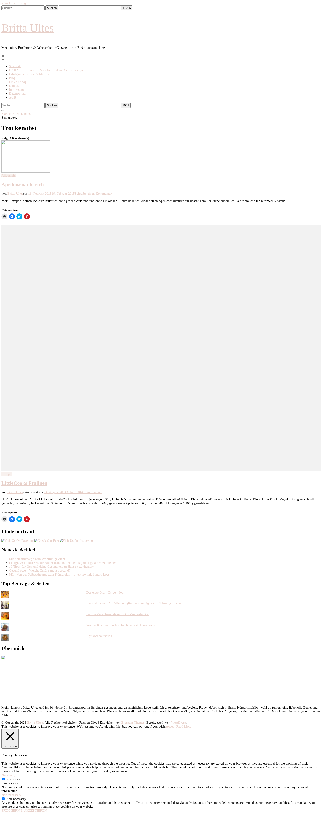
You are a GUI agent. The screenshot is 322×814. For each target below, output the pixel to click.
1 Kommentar (92, 492)
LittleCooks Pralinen (24, 483)
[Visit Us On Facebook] (17, 540)
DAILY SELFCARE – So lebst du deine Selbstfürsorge (46, 70)
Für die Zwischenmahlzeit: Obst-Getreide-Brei (117, 614)
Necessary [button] (8, 775)
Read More (183, 726)
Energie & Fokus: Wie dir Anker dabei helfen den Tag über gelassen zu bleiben (62, 563)
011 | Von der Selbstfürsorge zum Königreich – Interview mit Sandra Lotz (59, 574)
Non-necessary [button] (11, 795)
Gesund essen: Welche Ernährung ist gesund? (39, 570)
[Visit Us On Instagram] (76, 540)
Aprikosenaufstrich (22, 184)
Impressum (16, 89)
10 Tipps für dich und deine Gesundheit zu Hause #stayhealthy (51, 566)
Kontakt (14, 86)
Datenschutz (17, 93)
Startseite (15, 66)
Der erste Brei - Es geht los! (105, 592)
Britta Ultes (27, 28)
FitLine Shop (18, 82)
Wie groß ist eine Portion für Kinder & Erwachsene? (121, 625)
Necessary (13, 779)
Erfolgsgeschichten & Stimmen (30, 74)
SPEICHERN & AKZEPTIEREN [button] (24, 810)
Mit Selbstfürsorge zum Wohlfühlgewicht (37, 559)
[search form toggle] (2, 110)
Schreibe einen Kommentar (93, 193)
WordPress (178, 722)
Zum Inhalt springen (15, 3)
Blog (12, 78)
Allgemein (8, 175)
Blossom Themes (133, 722)
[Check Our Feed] (47, 540)
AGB (12, 97)
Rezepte (6, 474)
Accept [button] (170, 726)
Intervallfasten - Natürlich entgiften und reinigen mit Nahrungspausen (133, 603)
